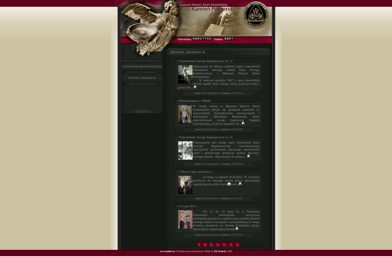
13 (224, 244)
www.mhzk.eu (167, 251)
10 (205, 244)
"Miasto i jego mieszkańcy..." (197, 171)
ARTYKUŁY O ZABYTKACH (142, 72)
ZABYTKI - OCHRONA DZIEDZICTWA (142, 61)
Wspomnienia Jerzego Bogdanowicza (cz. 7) (206, 61)
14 (231, 244)
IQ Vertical (220, 251)
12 (218, 244)
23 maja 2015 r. (189, 206)
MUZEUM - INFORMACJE (142, 78)
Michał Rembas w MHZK (195, 100)
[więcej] (195, 87)
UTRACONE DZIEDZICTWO (142, 83)
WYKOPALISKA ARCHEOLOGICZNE (142, 66)
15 (237, 244)
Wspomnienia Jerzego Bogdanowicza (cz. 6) (206, 137)
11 (211, 244)
